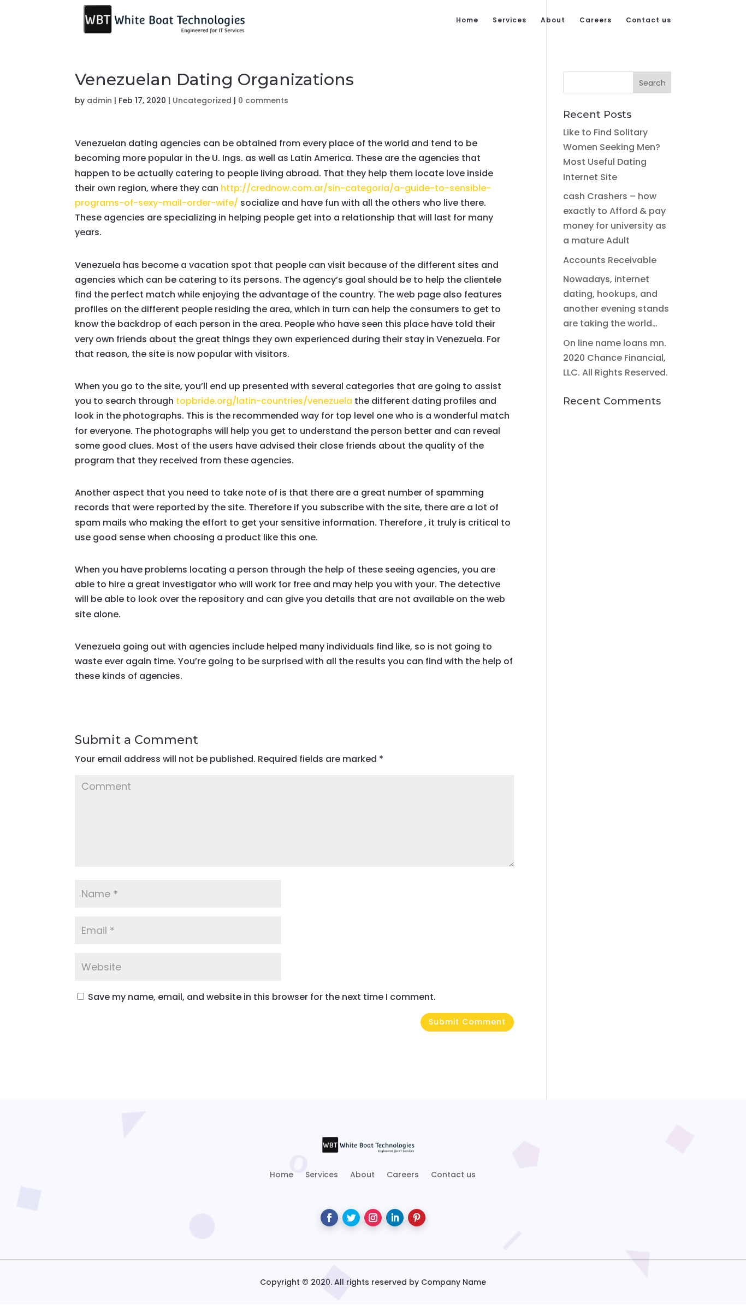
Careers (595, 20)
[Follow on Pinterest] (416, 1217)
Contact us (648, 20)
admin (99, 100)
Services (509, 20)
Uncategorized (202, 100)
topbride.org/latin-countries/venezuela (264, 401)
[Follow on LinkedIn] (395, 1217)
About (553, 20)
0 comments (263, 100)
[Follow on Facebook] (329, 1217)
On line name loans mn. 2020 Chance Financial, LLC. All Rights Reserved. (615, 358)
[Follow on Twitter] (351, 1217)
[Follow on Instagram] (373, 1217)
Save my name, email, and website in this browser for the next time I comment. (262, 997)
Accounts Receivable (609, 260)
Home (467, 20)
